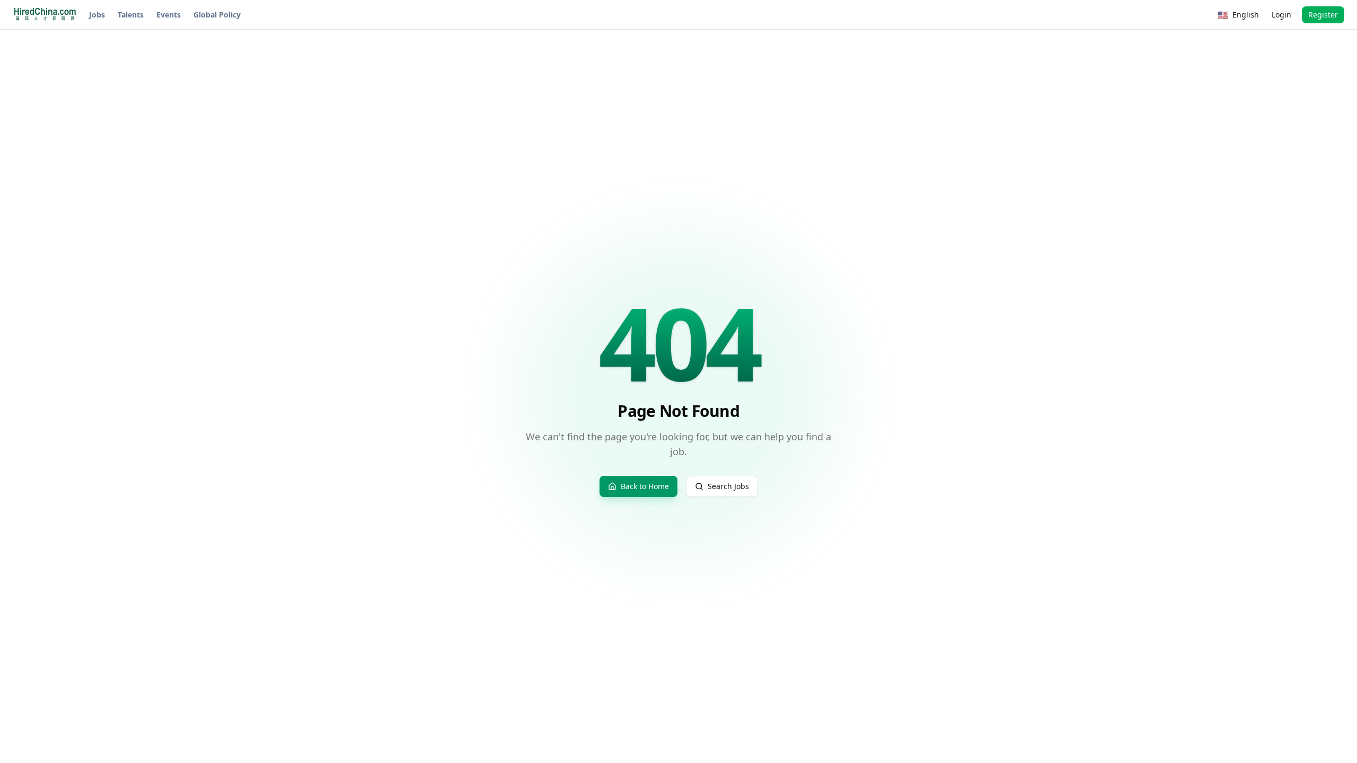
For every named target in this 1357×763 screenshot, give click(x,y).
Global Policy (217, 15)
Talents (131, 15)
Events (168, 15)
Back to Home (645, 486)
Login (1281, 15)
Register (1323, 15)
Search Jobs (728, 486)
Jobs (97, 15)
